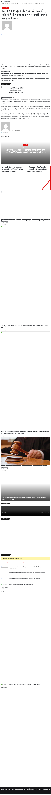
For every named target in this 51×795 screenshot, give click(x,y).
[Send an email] (13, 130)
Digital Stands (46, 789)
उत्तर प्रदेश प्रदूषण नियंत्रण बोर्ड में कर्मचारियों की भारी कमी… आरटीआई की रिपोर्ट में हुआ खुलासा (24, 578)
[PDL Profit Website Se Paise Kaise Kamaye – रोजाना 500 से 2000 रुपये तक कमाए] (4, 733)
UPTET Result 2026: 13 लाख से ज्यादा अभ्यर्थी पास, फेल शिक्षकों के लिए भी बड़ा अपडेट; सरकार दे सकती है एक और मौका (25, 152)
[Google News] (4, 132)
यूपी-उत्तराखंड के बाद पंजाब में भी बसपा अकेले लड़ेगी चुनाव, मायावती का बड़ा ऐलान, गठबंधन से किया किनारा (25, 220)
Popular (9, 563)
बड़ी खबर (6, 3)
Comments (41, 563)
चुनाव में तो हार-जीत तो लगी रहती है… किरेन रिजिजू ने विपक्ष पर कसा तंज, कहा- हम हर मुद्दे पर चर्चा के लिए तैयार (27, 573)
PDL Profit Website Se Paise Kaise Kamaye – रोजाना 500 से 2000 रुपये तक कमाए (24, 684)
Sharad (13, 29)
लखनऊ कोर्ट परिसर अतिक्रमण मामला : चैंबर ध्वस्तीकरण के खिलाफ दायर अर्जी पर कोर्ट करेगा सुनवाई (24, 466)
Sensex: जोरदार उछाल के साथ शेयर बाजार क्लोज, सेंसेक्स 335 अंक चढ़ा (21, 584)
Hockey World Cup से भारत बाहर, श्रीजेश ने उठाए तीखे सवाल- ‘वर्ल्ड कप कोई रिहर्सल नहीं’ (24, 326)
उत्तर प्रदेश (25, 144)
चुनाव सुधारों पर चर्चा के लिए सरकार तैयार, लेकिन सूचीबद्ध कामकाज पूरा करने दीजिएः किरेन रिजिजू (24, 567)
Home (3, 3)
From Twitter (6, 555)
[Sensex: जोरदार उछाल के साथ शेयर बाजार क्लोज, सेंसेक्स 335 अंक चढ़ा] (4, 633)
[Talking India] (7, 1)
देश (3, 7)
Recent (24, 563)
